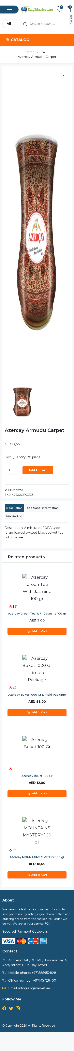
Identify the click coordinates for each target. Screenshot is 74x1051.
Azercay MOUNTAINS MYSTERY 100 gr (37, 857)
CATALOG (20, 40)
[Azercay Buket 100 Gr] (37, 751)
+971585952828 (44, 973)
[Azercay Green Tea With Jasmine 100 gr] (37, 588)
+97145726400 (44, 980)
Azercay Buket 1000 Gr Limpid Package (37, 694)
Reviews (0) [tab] (14, 515)
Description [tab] (14, 507)
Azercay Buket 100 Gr (37, 776)
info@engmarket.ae (34, 988)
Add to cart (38, 470)
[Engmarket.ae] (37, 9)
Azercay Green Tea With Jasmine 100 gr (37, 613)
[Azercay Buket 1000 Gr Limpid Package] (37, 670)
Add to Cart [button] (39, 631)
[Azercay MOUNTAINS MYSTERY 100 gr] (37, 832)
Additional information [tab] (43, 507)
